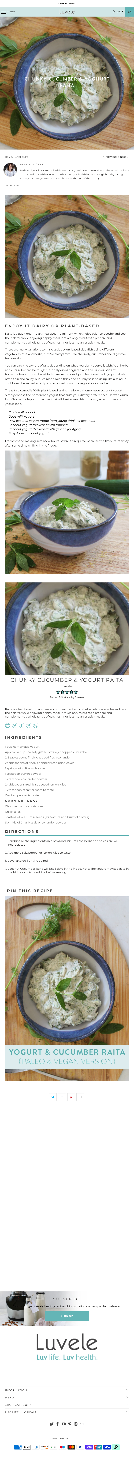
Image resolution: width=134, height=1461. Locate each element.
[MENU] (2, 11)
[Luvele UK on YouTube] (63, 1424)
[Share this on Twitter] (53, 1097)
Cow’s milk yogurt (22, 412)
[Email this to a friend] (80, 1097)
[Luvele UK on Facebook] (57, 1424)
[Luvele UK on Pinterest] (70, 1424)
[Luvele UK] (67, 12)
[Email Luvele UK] (82, 1424)
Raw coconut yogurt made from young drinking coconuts (52, 420)
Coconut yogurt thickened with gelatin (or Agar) (45, 429)
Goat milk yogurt (21, 416)
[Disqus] (67, 1153)
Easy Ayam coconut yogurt (29, 433)
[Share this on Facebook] (62, 1097)
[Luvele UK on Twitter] (51, 1424)
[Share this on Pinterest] (71, 1097)
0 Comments (12, 185)
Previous (111, 157)
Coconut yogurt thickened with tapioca (38, 425)
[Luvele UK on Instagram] (76, 1424)
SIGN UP (67, 1316)
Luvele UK (63, 1438)
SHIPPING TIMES (67, 3)
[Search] (112, 11)
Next (123, 157)
